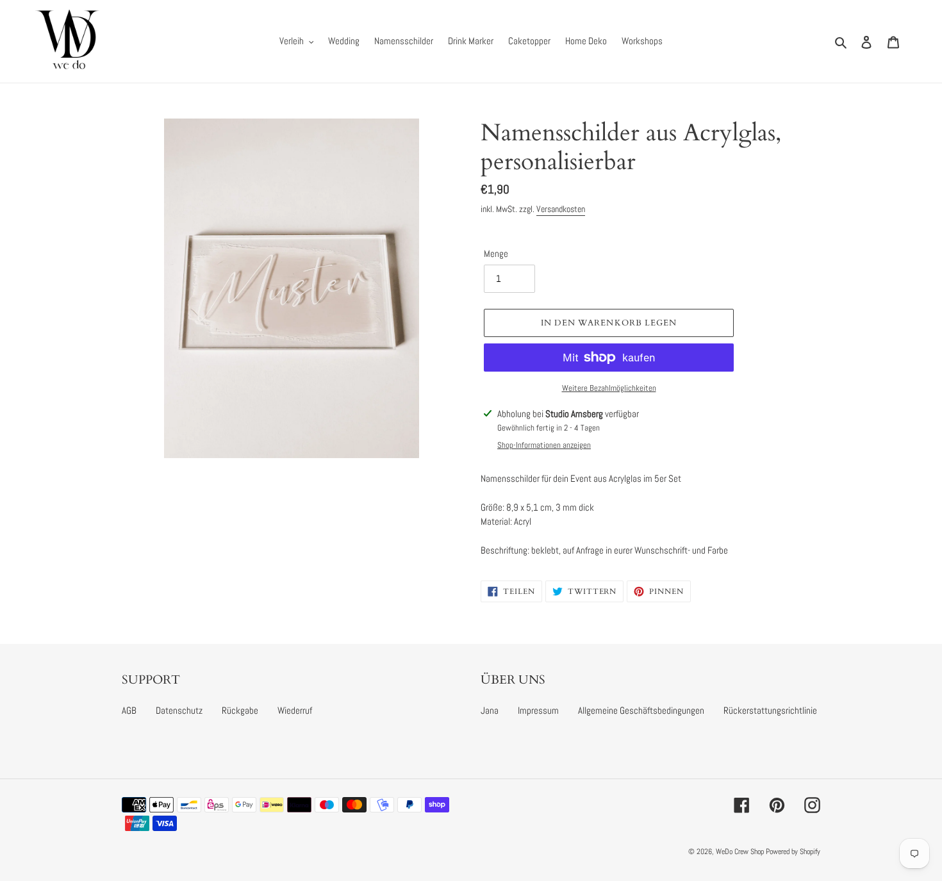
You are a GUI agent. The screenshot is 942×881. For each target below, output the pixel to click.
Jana (490, 710)
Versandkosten (560, 209)
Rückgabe (240, 710)
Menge (496, 253)
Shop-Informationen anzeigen (544, 445)
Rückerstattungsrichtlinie (770, 710)
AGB (129, 710)
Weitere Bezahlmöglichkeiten (609, 388)
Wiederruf (294, 710)
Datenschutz (179, 710)
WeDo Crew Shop (740, 851)
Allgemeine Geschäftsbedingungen (641, 710)
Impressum (538, 710)
